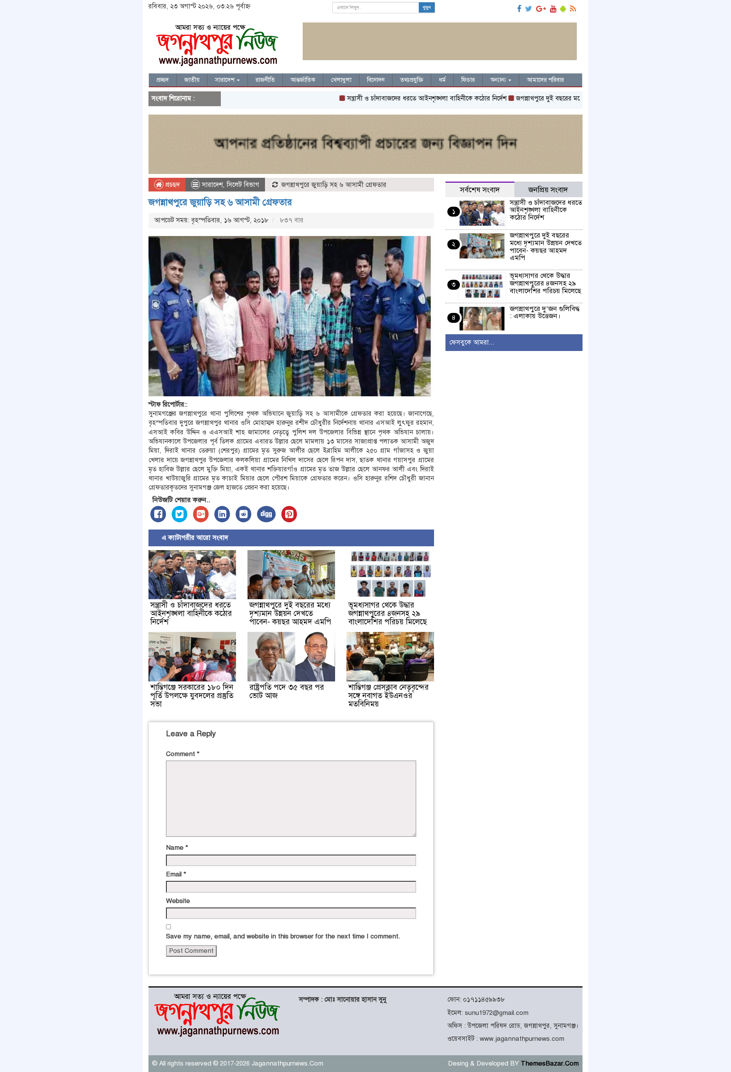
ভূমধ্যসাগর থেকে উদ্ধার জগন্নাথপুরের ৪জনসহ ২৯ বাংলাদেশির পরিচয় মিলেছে (387, 613)
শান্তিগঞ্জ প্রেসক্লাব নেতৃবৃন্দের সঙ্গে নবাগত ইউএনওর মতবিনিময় (388, 696)
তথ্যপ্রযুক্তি (411, 80)
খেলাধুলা (341, 80)
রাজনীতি (265, 80)
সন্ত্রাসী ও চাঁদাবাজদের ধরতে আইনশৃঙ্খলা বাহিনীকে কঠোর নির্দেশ (396, 98)
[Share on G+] (201, 514)
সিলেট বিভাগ (243, 185)
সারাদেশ (225, 80)
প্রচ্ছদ (162, 80)
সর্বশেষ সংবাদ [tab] (480, 190)
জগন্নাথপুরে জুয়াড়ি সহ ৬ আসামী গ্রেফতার (220, 202)
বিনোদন (376, 80)
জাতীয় (192, 80)
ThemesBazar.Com (550, 1063)
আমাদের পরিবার (545, 80)
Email (176, 874)
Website (178, 901)
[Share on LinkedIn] (222, 514)
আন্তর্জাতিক (302, 80)
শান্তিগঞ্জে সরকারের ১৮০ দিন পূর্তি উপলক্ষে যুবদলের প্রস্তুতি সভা (191, 696)
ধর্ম (442, 80)
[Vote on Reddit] (243, 514)
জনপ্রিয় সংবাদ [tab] (548, 190)
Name (177, 848)
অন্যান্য (499, 80)
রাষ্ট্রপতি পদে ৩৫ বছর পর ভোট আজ (286, 691)
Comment (183, 754)
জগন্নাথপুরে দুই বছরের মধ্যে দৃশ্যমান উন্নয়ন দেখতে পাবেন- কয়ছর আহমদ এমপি (290, 613)
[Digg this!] (266, 514)
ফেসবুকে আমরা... (472, 342)
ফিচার (468, 80)
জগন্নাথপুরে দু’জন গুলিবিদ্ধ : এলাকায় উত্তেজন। (544, 313)
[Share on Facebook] (158, 514)
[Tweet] (179, 514)
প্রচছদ (171, 185)
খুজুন (427, 7)
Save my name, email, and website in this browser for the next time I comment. (283, 936)
